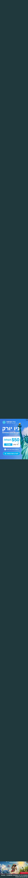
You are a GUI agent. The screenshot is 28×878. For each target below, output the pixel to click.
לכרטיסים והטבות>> (24, 873)
